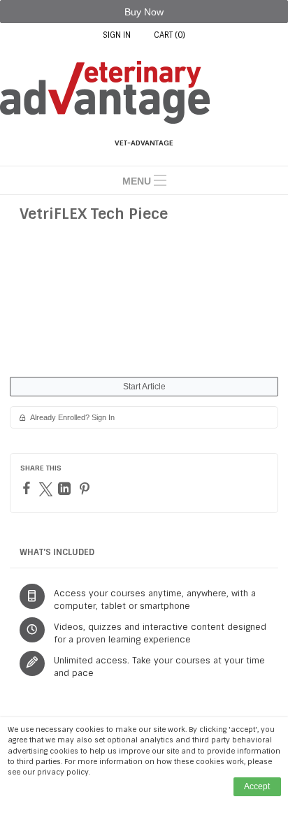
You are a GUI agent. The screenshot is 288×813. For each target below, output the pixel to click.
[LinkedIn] (66, 488)
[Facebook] (28, 488)
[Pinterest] (86, 488)
